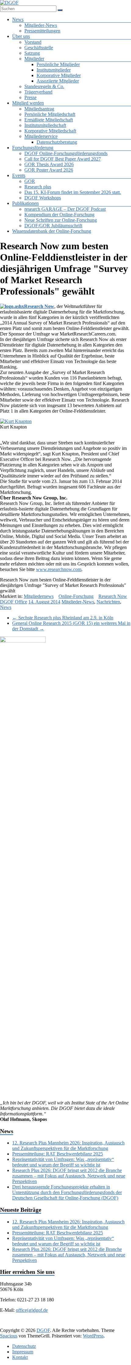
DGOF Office (13, 601)
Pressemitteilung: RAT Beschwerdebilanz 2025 (57, 1153)
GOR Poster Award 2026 (48, 169)
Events (18, 175)
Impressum (22, 1351)
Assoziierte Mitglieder (58, 80)
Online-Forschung (76, 596)
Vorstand (32, 42)
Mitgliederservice (41, 136)
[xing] (72, 1324)
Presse (30, 97)
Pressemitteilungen (42, 30)
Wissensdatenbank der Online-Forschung (51, 231)
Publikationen (25, 203)
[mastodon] (115, 1324)
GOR (29, 181)
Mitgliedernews (39, 596)
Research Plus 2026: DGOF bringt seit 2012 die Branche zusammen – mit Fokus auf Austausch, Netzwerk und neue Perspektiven (68, 1176)
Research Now (39, 306)
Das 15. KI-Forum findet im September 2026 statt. (72, 192)
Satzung (32, 53)
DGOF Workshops (42, 197)
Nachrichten (108, 601)
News (17, 19)
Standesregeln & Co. (44, 86)
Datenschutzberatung (57, 142)
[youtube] (101, 1324)
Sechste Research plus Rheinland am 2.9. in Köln (62, 617)
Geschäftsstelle (38, 47)
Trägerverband (38, 92)
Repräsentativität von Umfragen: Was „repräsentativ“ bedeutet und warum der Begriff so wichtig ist (63, 1162)
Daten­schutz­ (24, 1346)
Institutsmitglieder (54, 69)
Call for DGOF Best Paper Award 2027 (62, 158)
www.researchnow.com (58, 569)
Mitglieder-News (40, 25)
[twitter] (42, 1324)
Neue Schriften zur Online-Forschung (60, 220)
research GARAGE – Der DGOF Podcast (65, 209)
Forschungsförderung (32, 147)
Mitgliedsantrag (39, 108)
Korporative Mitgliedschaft (50, 130)
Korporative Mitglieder (59, 75)
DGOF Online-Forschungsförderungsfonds (66, 153)
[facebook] (28, 1324)
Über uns (21, 36)
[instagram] (86, 1324)
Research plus (37, 186)
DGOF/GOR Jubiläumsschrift (53, 225)
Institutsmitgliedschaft (45, 125)
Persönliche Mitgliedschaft (49, 114)
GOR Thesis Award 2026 (49, 164)
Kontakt (20, 1357)
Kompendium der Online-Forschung (59, 214)
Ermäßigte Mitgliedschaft (48, 119)
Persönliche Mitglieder (58, 64)
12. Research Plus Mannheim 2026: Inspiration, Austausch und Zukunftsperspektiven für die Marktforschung (68, 1145)
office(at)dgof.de (32, 1310)
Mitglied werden (28, 103)
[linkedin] (57, 1324)
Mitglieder (34, 58)
